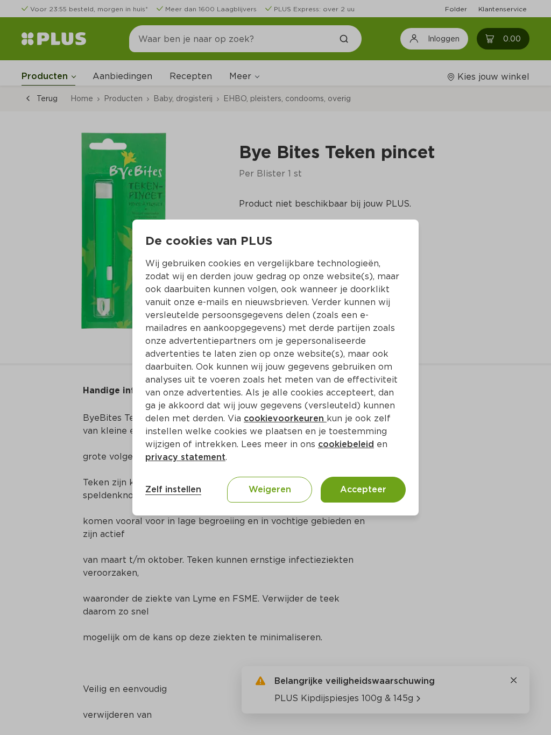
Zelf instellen (173, 489)
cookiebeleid (346, 444)
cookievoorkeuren (285, 418)
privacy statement (185, 457)
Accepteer (363, 489)
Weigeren (270, 489)
